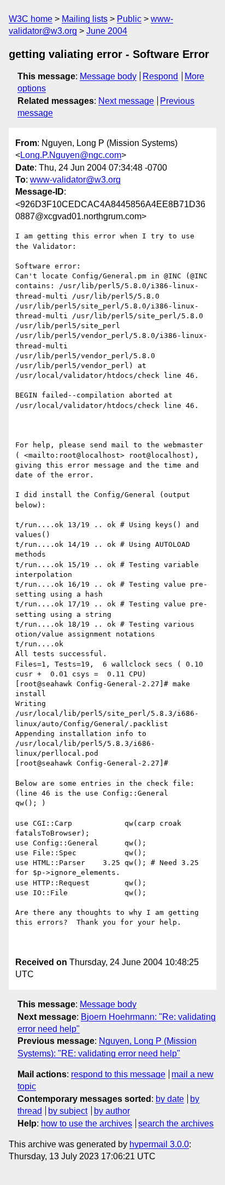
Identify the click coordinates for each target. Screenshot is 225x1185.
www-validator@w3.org (75, 179)
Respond (160, 76)
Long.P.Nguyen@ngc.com (70, 155)
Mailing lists (85, 19)
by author (112, 1111)
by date (170, 1099)
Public (129, 19)
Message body (108, 76)
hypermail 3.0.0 (159, 1144)
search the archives (176, 1123)
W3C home (30, 19)
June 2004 (106, 31)
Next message (126, 101)
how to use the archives (86, 1123)
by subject (67, 1111)
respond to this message (118, 1074)
